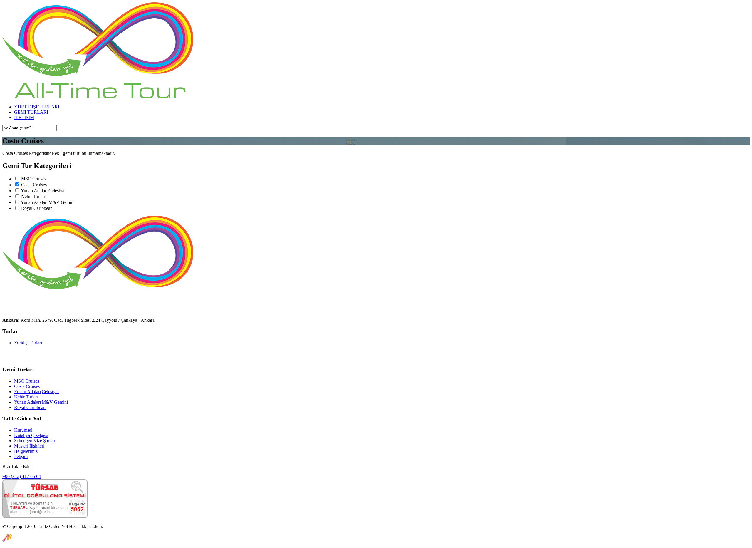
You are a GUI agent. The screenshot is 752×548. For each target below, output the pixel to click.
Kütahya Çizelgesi (31, 435)
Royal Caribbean (37, 208)
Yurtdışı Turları (28, 342)
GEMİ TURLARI (31, 112)
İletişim (21, 456)
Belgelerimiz (26, 451)
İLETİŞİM (24, 117)
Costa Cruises (34, 184)
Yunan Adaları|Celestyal (43, 190)
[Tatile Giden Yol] (97, 96)
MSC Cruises (33, 178)
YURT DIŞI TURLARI (36, 106)
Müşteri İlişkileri (29, 445)
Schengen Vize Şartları (35, 440)
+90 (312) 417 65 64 (21, 476)
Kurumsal (23, 430)
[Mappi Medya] (12, 540)
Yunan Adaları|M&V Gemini (48, 202)
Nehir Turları (33, 196)
